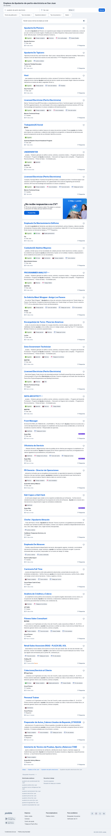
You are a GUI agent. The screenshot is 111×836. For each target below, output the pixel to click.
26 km (71, 10)
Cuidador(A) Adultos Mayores (37, 248)
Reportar (82, 45)
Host (26, 75)
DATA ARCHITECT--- (33, 396)
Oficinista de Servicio (34, 445)
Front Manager (31, 421)
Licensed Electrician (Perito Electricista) (42, 100)
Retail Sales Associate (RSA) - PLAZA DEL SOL (45, 645)
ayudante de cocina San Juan (30, 800)
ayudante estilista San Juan (29, 785)
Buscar (102, 10)
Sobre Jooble (28, 816)
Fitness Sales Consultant (35, 618)
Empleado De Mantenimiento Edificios (41, 223)
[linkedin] (104, 813)
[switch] (84, 21)
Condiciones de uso (10, 832)
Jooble (104, 832)
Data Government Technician (37, 347)
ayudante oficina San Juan (29, 798)
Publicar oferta (50, 816)
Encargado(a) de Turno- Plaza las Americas (43, 322)
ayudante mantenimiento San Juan (31, 791)
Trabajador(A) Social (33, 125)
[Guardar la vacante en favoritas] (83, 28)
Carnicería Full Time (33, 569)
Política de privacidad (24, 832)
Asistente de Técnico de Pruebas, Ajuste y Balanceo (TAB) (50, 747)
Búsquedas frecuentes (29, 774)
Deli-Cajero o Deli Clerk (34, 495)
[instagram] (96, 813)
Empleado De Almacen (34, 544)
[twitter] (100, 813)
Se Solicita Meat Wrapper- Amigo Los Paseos (44, 297)
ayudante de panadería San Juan (30, 805)
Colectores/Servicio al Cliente (38, 670)
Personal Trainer (31, 697)
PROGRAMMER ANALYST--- (36, 272)
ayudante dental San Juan (29, 793)
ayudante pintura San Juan (29, 795)
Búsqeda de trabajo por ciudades (52, 783)
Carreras (27, 819)
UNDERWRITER (31, 152)
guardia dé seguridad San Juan (30, 802)
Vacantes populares (49, 781)
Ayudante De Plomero (34, 28)
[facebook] (92, 813)
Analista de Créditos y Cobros (38, 594)
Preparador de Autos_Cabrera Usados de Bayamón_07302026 (52, 722)
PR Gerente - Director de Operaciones (41, 470)
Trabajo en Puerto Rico (31, 824)
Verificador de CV (72, 819)
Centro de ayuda (29, 821)
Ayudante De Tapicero (34, 52)
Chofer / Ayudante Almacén (36, 520)
